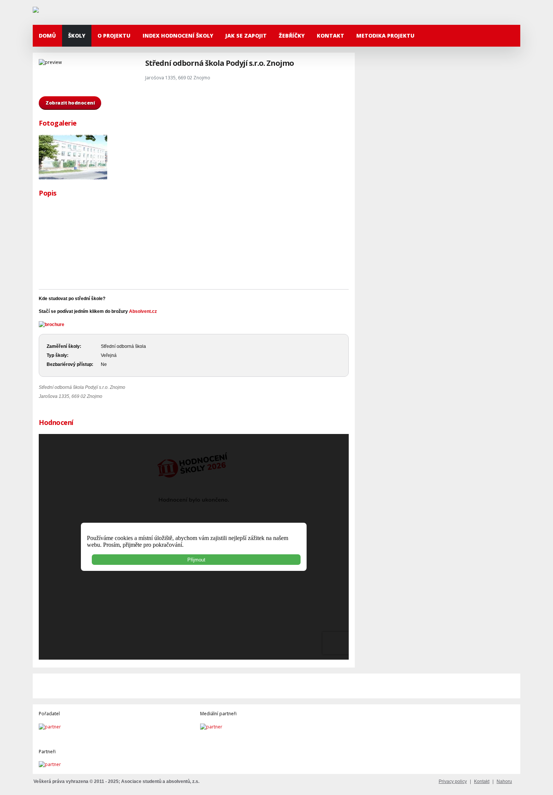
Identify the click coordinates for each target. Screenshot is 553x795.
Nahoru (504, 781)
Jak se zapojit (246, 35)
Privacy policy (453, 781)
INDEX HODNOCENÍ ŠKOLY (178, 35)
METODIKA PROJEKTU (385, 35)
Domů (47, 35)
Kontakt (330, 35)
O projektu (114, 35)
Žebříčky (292, 35)
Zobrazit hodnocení (70, 102)
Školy (76, 35)
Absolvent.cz (143, 311)
